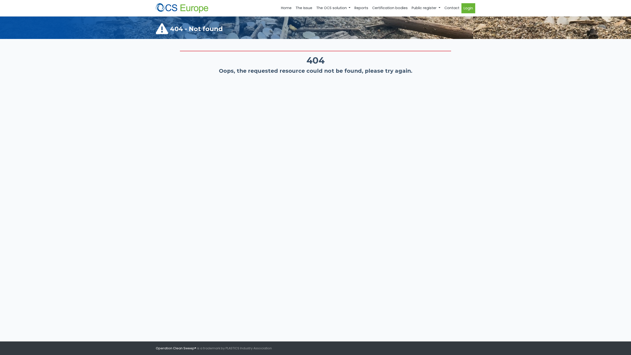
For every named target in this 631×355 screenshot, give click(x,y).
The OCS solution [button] (332, 7)
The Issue (304, 7)
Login (468, 8)
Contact (451, 7)
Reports (361, 7)
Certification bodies (390, 7)
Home (286, 7)
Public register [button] (425, 7)
